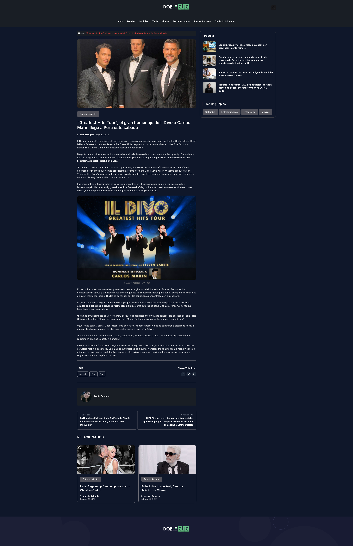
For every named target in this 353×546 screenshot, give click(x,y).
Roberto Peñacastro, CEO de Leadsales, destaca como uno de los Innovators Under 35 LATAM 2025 (245, 87)
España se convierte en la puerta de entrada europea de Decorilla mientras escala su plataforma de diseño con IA (243, 60)
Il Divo (93, 374)
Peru (102, 374)
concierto (82, 374)
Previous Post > (187, 415)
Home (81, 33)
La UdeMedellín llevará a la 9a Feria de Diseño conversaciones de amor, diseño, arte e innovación (105, 421)
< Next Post (85, 415)
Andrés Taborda (91, 496)
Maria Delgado (87, 134)
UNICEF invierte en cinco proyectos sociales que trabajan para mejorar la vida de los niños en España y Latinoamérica (168, 421)
